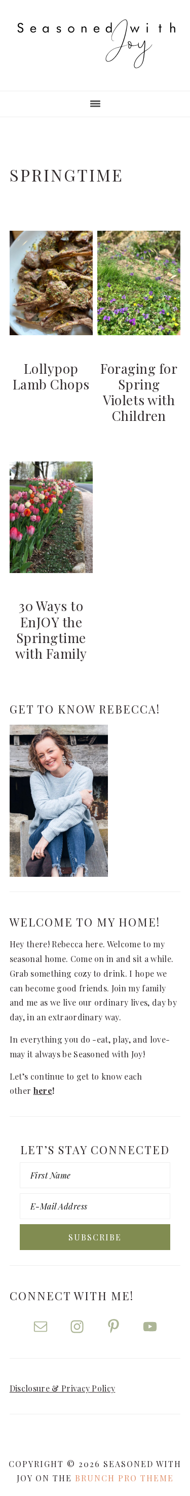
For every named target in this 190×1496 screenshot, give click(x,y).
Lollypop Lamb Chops (51, 376)
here (42, 1090)
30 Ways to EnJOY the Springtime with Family (51, 629)
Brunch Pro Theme (124, 1478)
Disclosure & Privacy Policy (63, 1388)
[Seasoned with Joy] (95, 58)
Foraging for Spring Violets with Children (138, 392)
